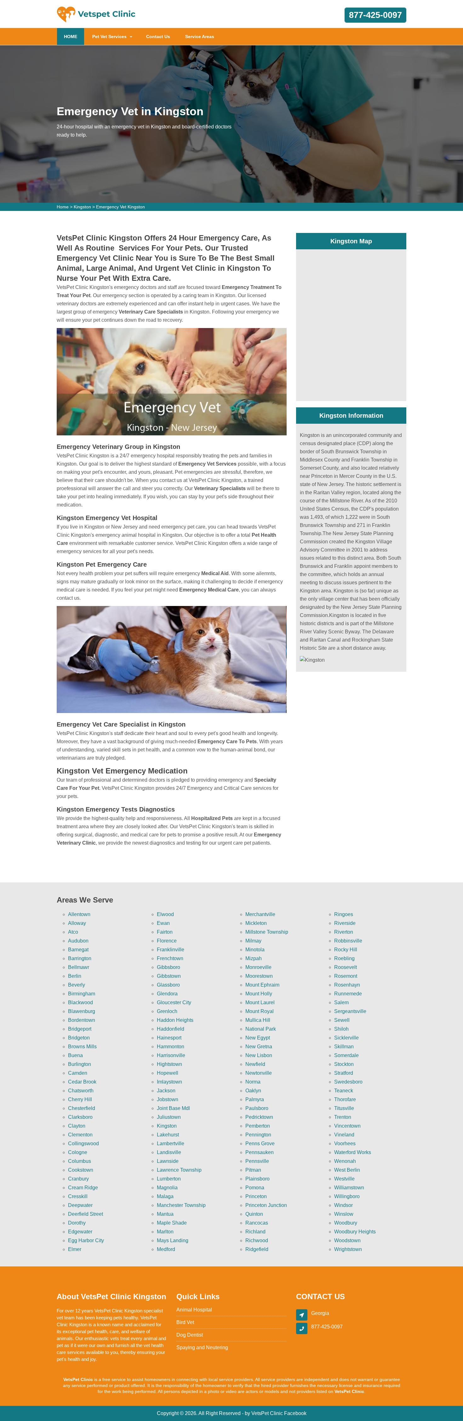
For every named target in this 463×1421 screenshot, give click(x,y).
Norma (252, 1081)
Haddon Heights (175, 1020)
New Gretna (258, 1046)
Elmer (74, 1249)
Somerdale (346, 1055)
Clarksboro (80, 1117)
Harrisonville (171, 1055)
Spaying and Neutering (202, 1347)
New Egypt (257, 1037)
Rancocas (256, 1223)
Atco (73, 932)
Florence (167, 940)
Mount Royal (259, 1011)
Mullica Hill (257, 1020)
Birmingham (81, 993)
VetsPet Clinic (267, 1413)
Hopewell (167, 1073)
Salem (341, 1002)
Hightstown (169, 1064)
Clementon (80, 1134)
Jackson (166, 1090)
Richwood (256, 1240)
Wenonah (345, 1161)
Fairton (165, 932)
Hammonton (170, 1046)
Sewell (342, 1020)
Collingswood (83, 1143)
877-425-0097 (375, 15)
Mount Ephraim (262, 985)
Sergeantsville (350, 1011)
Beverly (76, 985)
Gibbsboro (168, 967)
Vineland (344, 1134)
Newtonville (258, 1073)
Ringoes (343, 914)
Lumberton (169, 1178)
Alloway (77, 923)
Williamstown (349, 1187)
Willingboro (347, 1196)
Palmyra (254, 1099)
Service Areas (199, 36)
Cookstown (80, 1170)
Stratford (343, 1073)
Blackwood (80, 1002)
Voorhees (345, 1143)
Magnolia (167, 1187)
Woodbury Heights (355, 1231)
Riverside (345, 923)
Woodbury (345, 1223)
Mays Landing (172, 1240)
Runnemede (348, 993)
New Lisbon (258, 1055)
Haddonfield (170, 1029)
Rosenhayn (347, 985)
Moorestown (259, 976)
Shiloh (341, 1029)
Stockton (344, 1064)
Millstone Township (266, 932)
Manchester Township (181, 1205)
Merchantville (260, 914)
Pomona (254, 1187)
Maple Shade (172, 1223)
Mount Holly (258, 993)
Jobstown (167, 1099)
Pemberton (257, 1126)
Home (63, 206)
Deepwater (80, 1205)
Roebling (344, 958)
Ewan (163, 923)
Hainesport (169, 1037)
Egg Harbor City (86, 1240)
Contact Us (158, 36)
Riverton (343, 932)
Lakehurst (168, 1134)
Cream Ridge (83, 1187)
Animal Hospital (194, 1309)
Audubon (78, 940)
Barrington (79, 958)
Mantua (165, 1214)
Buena (75, 1055)
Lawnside (168, 1161)
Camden (77, 1073)
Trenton (342, 1117)
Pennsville (257, 1161)
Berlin (74, 976)
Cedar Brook (82, 1081)
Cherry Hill (80, 1099)
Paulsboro (256, 1108)
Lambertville (170, 1143)
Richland (255, 1231)
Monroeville (258, 967)
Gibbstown (169, 976)
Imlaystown (169, 1081)
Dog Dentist (189, 1335)
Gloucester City (174, 1002)
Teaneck (343, 1090)
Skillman (344, 1046)
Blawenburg (81, 1011)
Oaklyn (253, 1090)
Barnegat (78, 949)
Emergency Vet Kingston (120, 206)
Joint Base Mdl (173, 1108)
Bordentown (81, 1020)
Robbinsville (348, 940)
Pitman (253, 1170)
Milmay (253, 940)
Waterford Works (352, 1152)
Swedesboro (348, 1081)
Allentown (79, 914)
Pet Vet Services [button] (109, 36)
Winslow (343, 1214)
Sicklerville (346, 1037)
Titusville (344, 1108)
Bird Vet (185, 1322)
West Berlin (347, 1170)
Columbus (79, 1161)
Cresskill (78, 1196)
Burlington (79, 1064)
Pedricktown (259, 1117)
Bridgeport (79, 1029)
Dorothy (77, 1223)
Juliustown (169, 1117)
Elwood (165, 914)
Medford (166, 1249)
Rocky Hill (345, 949)
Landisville (169, 1152)
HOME (74, 36)
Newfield (255, 1064)
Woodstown (347, 1240)
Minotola (255, 949)
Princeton (256, 1196)
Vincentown (347, 1126)
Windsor (343, 1205)
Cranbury (78, 1178)
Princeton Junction (266, 1205)
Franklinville (170, 949)
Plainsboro (257, 1178)
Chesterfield (81, 1108)
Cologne (77, 1152)
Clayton (76, 1126)
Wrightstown (348, 1249)
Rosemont (345, 976)
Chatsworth (81, 1090)
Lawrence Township (179, 1170)
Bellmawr (78, 967)
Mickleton (256, 923)
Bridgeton (79, 1037)
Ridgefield (256, 1249)
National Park (260, 1029)
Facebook (295, 1413)
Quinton (254, 1214)
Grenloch (167, 1011)
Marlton (165, 1231)
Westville (344, 1178)
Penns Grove (260, 1143)
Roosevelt (345, 967)
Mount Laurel (260, 1002)
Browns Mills (82, 1046)
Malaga (165, 1196)
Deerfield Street (85, 1214)
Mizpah (253, 958)
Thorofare (345, 1099)
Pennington (258, 1134)
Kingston (82, 206)
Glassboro (168, 985)
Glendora (167, 993)
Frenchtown (170, 958)
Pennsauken (259, 1152)
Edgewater (80, 1231)
